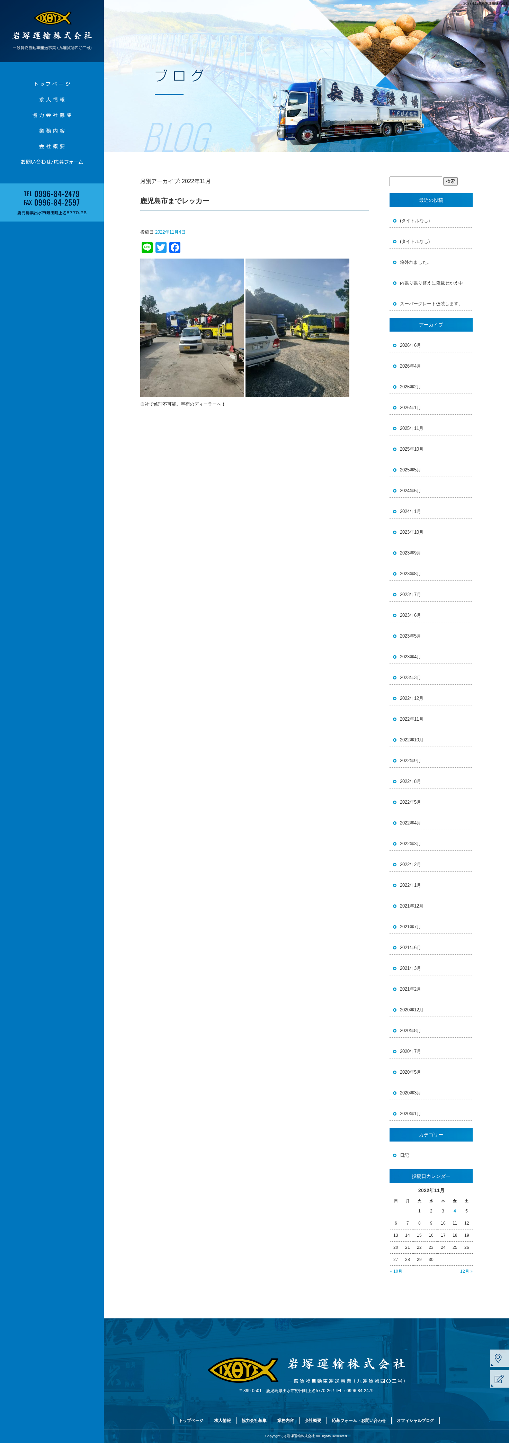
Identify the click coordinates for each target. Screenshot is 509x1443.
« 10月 (396, 1271)
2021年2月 (410, 989)
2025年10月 (411, 449)
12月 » (466, 1271)
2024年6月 (410, 490)
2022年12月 (411, 698)
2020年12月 (411, 1009)
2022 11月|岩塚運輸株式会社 (486, 3)
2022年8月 (410, 781)
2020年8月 (410, 1030)
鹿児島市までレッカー (174, 201)
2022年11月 (411, 719)
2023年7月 (410, 594)
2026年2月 (410, 386)
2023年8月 (410, 573)
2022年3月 (410, 843)
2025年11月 (411, 428)
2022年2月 (410, 864)
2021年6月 (410, 947)
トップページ (52, 84)
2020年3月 (410, 1092)
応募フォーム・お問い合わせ (52, 162)
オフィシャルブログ (415, 1420)
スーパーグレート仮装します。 (431, 303)
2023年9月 (410, 553)
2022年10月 (411, 739)
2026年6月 (410, 345)
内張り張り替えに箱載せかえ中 (431, 283)
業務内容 (52, 130)
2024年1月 (410, 511)
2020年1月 (410, 1113)
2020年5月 (410, 1072)
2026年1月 (410, 407)
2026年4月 (410, 366)
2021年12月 (411, 906)
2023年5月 (410, 636)
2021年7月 (410, 926)
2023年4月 (410, 656)
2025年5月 (410, 469)
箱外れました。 (415, 262)
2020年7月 (410, 1051)
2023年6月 (410, 615)
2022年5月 (410, 802)
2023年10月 (411, 532)
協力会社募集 (52, 115)
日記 (404, 1155)
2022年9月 (410, 760)
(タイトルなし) (415, 220)
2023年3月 (410, 677)
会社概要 (52, 146)
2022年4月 (410, 823)
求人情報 (52, 99)
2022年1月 (410, 885)
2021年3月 (410, 968)
